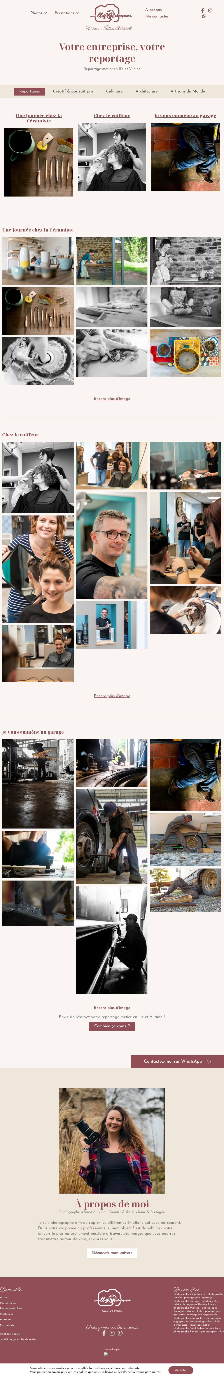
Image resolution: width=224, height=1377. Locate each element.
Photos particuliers (11, 1308)
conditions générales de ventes (18, 1339)
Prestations (64, 13)
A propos (153, 10)
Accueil (4, 1297)
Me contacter (157, 17)
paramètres (153, 1372)
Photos (36, 13)
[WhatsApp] (204, 16)
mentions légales (10, 1334)
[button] (44, 13)
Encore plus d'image (112, 399)
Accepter (181, 1370)
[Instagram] (210, 10)
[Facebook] (202, 10)
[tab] (29, 92)
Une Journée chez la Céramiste (39, 118)
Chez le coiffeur (112, 115)
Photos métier (8, 1303)
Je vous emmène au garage (185, 115)
